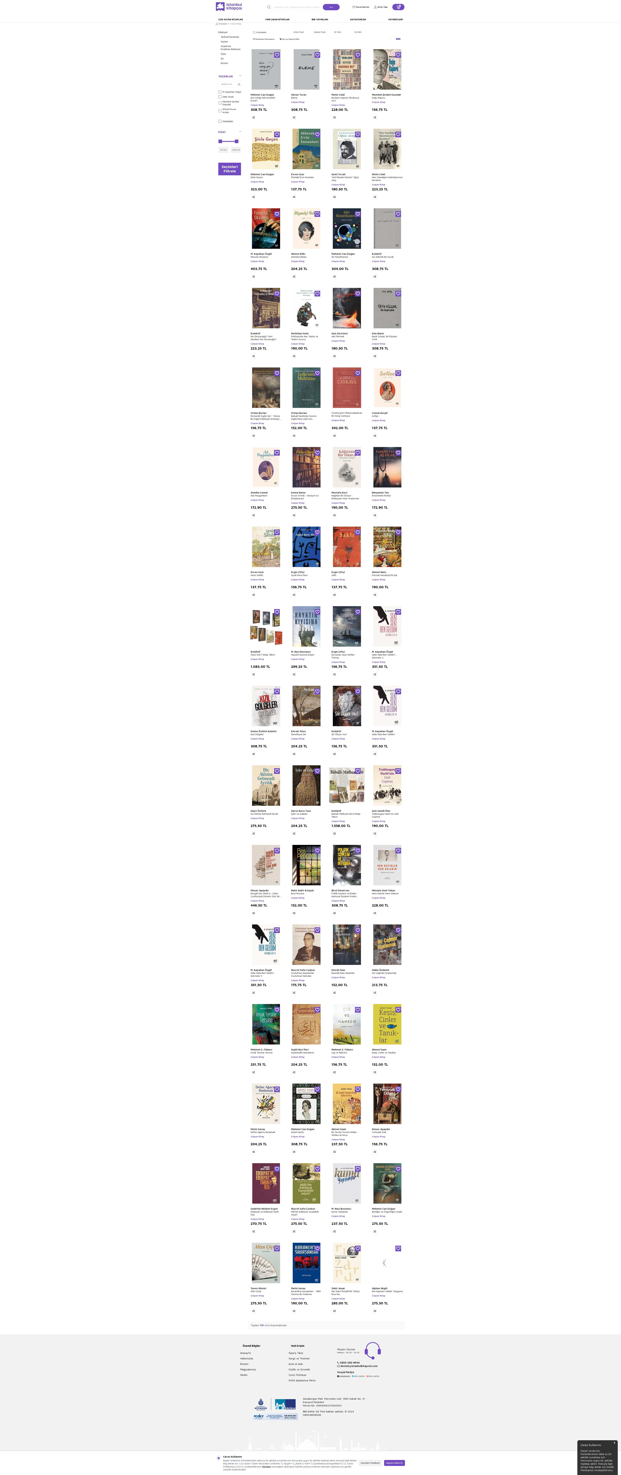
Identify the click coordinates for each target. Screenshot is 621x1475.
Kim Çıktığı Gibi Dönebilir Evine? (263, 99)
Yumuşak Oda (379, 1132)
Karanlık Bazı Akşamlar (343, 973)
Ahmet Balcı (379, 572)
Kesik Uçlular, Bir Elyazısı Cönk (384, 338)
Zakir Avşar (228, 96)
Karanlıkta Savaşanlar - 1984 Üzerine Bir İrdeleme (306, 1292)
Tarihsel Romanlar (230, 36)
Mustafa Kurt (339, 492)
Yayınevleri (395, 19)
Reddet (266, 1466)
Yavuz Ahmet (258, 1288)
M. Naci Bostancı (301, 651)
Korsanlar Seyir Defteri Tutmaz (343, 656)
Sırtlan (375, 416)
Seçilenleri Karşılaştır (265, 39)
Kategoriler (358, 19)
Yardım (243, 1374)
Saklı (334, 575)
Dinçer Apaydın (260, 890)
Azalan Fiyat (319, 32)
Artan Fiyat (299, 32)
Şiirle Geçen (257, 177)
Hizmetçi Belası (299, 256)
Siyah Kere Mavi (299, 575)
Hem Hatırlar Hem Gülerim (385, 893)
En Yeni (337, 32)
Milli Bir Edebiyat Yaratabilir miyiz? (305, 1213)
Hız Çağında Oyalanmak (384, 973)
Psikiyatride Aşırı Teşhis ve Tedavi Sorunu (304, 338)
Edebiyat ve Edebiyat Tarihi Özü (265, 1213)
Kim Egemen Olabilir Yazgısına (387, 1291)
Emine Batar (298, 492)
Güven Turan (298, 94)
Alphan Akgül (379, 1288)
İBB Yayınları (320, 19)
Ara (331, 6)
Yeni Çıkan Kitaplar (277, 19)
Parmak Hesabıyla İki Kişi (384, 575)
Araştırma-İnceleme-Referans (230, 47)
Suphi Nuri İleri (300, 1049)
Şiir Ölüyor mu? (339, 734)
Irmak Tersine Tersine (261, 1052)
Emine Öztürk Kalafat (264, 731)
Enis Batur (378, 333)
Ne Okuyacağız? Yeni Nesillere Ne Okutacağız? (263, 338)
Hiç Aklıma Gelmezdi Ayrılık (264, 813)
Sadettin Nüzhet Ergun (264, 1208)
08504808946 (312, 1414)
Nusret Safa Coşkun (303, 970)
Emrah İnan (338, 970)
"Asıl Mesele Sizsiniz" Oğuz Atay (345, 178)
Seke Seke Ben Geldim (383, 734)
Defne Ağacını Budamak (263, 1132)
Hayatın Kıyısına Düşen (302, 654)
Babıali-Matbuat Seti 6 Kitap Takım (346, 815)
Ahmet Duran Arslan (229, 111)
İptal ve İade (296, 1363)
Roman (224, 63)
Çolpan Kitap (257, 105)
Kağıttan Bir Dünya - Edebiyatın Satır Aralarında (345, 497)
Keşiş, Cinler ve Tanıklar (384, 1052)
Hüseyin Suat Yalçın (383, 890)
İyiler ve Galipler (299, 813)
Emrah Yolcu (298, 731)
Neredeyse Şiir (298, 734)
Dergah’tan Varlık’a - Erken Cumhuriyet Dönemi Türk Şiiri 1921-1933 (265, 895)
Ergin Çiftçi (297, 572)
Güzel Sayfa (297, 1132)
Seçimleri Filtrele (230, 168)
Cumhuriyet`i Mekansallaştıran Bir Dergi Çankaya (347, 414)
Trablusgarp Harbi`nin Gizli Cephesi (385, 815)
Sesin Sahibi (257, 575)
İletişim (244, 1363)
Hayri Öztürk (258, 810)
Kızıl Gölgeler (257, 734)
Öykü (223, 53)
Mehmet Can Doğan (262, 94)
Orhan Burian (259, 413)
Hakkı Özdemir (380, 970)
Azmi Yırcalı (338, 174)
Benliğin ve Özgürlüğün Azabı (387, 1211)
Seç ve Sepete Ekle (290, 39)
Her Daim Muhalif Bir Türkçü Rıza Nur (346, 1292)
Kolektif (377, 253)
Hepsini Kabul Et (394, 1462)
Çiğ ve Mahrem (339, 1052)
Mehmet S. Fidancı (261, 1049)
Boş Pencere (297, 893)
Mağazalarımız (248, 1369)
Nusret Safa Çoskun (303, 1208)
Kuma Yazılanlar (340, 1211)
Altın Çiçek (256, 1291)
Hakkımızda (246, 1358)
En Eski (358, 32)
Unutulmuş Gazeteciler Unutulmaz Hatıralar (302, 974)
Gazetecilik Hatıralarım (302, 1052)
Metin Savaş (258, 1129)
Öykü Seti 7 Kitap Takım (263, 654)
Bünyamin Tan (380, 492)
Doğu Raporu (378, 97)
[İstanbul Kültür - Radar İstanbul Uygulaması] (275, 1417)
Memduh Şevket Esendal (231, 103)
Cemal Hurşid (379, 413)
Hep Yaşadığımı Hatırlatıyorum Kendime (387, 178)
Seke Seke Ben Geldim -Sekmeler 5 (263, 974)
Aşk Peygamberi (259, 495)
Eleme (294, 97)
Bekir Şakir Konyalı (302, 890)
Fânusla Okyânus (259, 256)
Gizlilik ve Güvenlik (299, 1369)
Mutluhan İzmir (300, 333)
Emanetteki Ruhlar (381, 495)
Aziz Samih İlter (381, 810)
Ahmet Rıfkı (298, 253)
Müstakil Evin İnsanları (302, 177)
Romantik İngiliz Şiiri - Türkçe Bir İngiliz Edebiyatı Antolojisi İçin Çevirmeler (265, 417)
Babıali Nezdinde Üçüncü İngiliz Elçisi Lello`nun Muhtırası (303, 417)
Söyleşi (224, 41)
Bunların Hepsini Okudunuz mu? (345, 99)
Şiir (222, 58)
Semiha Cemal (259, 492)
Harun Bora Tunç (301, 810)
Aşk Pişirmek (338, 336)
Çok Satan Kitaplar (230, 19)
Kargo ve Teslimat (299, 1358)
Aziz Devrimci (340, 333)
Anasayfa (222, 23)
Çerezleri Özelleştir (370, 1462)
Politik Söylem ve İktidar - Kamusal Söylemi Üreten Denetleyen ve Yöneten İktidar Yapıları (345, 895)
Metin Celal (338, 94)
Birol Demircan (340, 890)
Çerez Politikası (297, 1374)
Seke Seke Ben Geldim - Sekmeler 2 (384, 656)
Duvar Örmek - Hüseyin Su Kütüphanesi (305, 497)
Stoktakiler (228, 121)
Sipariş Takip (296, 1352)
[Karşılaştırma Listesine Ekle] (253, 117)
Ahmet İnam (379, 1049)
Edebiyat (222, 32)
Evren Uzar (297, 174)
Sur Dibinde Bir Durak (383, 256)
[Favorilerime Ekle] (277, 55)
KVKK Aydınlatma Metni (302, 1380)
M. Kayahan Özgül (232, 91)
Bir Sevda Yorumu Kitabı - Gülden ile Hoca (345, 1133)
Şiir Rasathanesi (340, 256)
